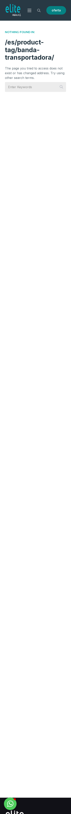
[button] (10, 803)
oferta (56, 10)
